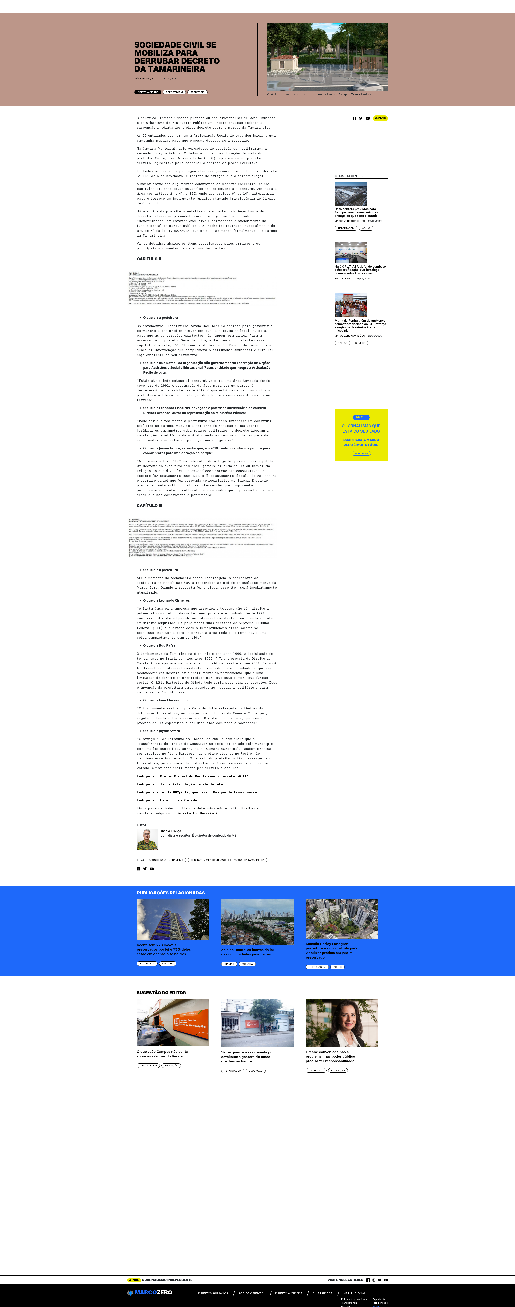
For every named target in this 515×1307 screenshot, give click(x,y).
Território (198, 92)
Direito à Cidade (147, 92)
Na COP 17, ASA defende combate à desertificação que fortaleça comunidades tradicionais (360, 270)
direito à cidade (288, 1293)
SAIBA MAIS (361, 453)
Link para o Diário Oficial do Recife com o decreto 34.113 (192, 776)
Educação (171, 1065)
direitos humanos (213, 1293)
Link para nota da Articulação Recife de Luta (180, 784)
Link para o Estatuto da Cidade (167, 800)
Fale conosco (380, 1303)
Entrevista (147, 963)
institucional (354, 1293)
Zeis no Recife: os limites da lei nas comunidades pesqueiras (247, 952)
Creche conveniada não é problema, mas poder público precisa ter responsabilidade (330, 1056)
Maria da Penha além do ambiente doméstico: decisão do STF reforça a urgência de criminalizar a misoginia (360, 325)
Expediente (379, 1299)
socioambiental (251, 1293)
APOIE (380, 118)
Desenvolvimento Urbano (208, 860)
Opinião (342, 343)
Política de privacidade (354, 1299)
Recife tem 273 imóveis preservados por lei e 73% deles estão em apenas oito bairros (164, 949)
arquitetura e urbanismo (166, 860)
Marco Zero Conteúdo (350, 221)
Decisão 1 (186, 813)
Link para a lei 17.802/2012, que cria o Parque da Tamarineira (197, 792)
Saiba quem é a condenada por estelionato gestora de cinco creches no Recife (247, 1057)
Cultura (167, 963)
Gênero (360, 343)
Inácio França (143, 78)
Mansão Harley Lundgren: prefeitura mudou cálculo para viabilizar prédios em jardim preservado (332, 951)
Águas (366, 228)
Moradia (247, 964)
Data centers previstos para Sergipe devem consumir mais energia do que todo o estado (357, 212)
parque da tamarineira (248, 860)
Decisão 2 (209, 813)
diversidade (322, 1293)
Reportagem (174, 92)
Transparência (349, 1303)
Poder (337, 967)
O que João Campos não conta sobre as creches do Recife (162, 1054)
